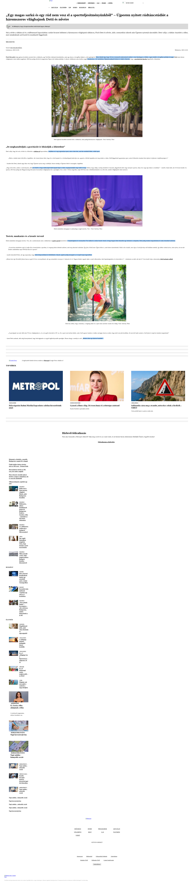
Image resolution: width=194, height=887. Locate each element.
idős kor (21, 666)
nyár (20, 680)
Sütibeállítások (97, 864)
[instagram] (139, 3)
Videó (78, 835)
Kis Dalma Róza (16, 48)
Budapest (21, 486)
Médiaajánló (89, 856)
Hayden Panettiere (75, 402)
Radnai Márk (12, 402)
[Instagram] (101, 847)
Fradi (104, 3)
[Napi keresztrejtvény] (18, 737)
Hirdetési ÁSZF (84, 860)
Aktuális (54, 7)
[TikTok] (97, 847)
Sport (75, 7)
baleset (21, 587)
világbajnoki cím (13, 53)
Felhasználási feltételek (101, 856)
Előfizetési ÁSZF (96, 860)
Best (90, 832)
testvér (49, 53)
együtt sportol (56, 241)
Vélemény (77, 832)
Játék (110, 3)
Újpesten (31, 53)
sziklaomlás (134, 402)
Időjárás (91, 3)
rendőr (21, 571)
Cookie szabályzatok (109, 860)
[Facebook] (93, 847)
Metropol (46, 360)
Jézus (20, 536)
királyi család (23, 774)
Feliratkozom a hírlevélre (106, 442)
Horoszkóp (81, 3)
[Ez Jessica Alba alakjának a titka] (18, 710)
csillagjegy (22, 637)
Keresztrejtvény (18, 732)
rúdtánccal (37, 151)
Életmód (63, 7)
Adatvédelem (114, 856)
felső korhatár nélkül (166, 259)
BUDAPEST (82, 7)
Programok (102, 829)
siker (24, 53)
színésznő (15, 703)
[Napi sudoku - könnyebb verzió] (18, 759)
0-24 (98, 3)
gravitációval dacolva (141, 59)
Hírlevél (91, 7)
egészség (21, 624)
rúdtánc (40, 53)
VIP (70, 7)
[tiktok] (138, 3)
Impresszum (80, 856)
